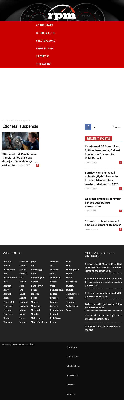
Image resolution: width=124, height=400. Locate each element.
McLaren (35, 318)
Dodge (23, 270)
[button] (118, 45)
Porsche (54, 306)
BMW (6, 290)
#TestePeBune (45, 40)
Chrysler (8, 306)
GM (21, 290)
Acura (7, 266)
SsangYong (71, 282)
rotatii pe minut (9, 165)
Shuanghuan (72, 270)
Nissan (53, 282)
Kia (32, 266)
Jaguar (23, 322)
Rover (53, 322)
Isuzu (22, 314)
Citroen (7, 310)
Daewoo (8, 322)
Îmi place (117, 127)
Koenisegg (36, 270)
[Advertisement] (62, 92)
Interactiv (43, 64)
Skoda (69, 274)
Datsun (23, 266)
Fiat (21, 278)
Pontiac (54, 302)
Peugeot (54, 298)
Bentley (7, 286)
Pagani (53, 294)
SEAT (68, 266)
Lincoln (35, 294)
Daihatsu (24, 262)
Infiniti (23, 310)
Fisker (23, 282)
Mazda (34, 314)
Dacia (6, 318)
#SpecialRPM (44, 48)
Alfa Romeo (9, 270)
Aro (5, 274)
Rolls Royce (56, 318)
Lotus (34, 298)
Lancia (34, 282)
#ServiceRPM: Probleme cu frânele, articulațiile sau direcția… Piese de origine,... (20, 157)
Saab (68, 262)
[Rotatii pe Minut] (62, 10)
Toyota (69, 298)
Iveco (22, 318)
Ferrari (23, 274)
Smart (69, 278)
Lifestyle (42, 56)
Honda (23, 298)
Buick (6, 298)
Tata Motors (72, 294)
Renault (54, 314)
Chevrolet (9, 302)
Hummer (24, 302)
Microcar (55, 270)
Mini (52, 274)
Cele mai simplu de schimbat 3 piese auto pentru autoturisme (103, 202)
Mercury (54, 262)
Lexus (34, 290)
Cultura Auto (45, 33)
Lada (33, 274)
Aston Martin (10, 278)
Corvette (8, 314)
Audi (6, 282)
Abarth (7, 262)
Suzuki (69, 290)
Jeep (33, 262)
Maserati (35, 306)
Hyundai (24, 306)
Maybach (35, 310)
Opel (52, 286)
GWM (22, 294)
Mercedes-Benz (39, 322)
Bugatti (7, 294)
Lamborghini (38, 278)
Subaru (70, 286)
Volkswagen (72, 306)
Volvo (69, 310)
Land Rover (37, 286)
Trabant (70, 302)
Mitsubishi (55, 278)
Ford (22, 286)
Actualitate (44, 25)
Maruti (34, 302)
